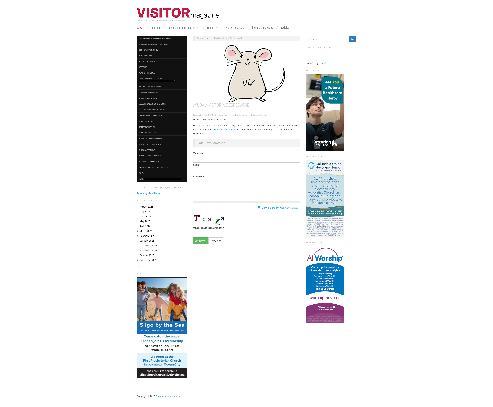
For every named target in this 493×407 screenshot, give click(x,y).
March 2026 (146, 230)
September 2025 (148, 260)
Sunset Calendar (147, 61)
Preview (216, 241)
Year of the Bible (147, 73)
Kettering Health (147, 127)
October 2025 (147, 255)
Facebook (218, 129)
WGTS (141, 173)
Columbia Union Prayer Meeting (153, 44)
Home (207, 37)
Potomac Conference (149, 161)
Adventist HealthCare (149, 98)
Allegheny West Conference (152, 109)
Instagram (230, 129)
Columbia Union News (148, 92)
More (141, 179)
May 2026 (145, 221)
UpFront (143, 67)
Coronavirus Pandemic (149, 50)
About (140, 27)
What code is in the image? (208, 228)
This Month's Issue (262, 27)
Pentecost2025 (146, 56)
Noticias (285, 27)
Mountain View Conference (151, 138)
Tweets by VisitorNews (148, 193)
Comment (199, 176)
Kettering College (148, 133)
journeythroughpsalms (150, 87)
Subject (197, 164)
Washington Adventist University (154, 167)
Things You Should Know (150, 78)
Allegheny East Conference (152, 104)
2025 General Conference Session (155, 38)
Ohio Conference (147, 150)
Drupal (322, 63)
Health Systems (146, 121)
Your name (199, 153)
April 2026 (145, 226)
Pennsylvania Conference (151, 155)
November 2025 (148, 250)
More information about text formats (279, 207)
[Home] (178, 13)
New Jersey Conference (150, 144)
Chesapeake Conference (150, 115)
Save (201, 241)
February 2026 (147, 235)
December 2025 (148, 245)
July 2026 (145, 211)
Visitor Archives (235, 27)
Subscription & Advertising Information (173, 28)
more (139, 266)
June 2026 (145, 216)
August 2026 (146, 206)
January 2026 (147, 240)
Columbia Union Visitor (168, 396)
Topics (211, 28)
